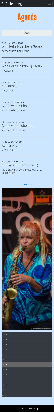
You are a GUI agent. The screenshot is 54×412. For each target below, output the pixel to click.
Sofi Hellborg (11, 3)
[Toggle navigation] (49, 3)
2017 (4, 379)
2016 (4, 385)
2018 (4, 374)
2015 (4, 390)
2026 (4, 334)
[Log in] (38, 408)
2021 (4, 359)
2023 (4, 349)
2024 (4, 344)
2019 (4, 369)
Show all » (27, 184)
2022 (4, 354)
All (3, 395)
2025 (4, 339)
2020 (4, 364)
